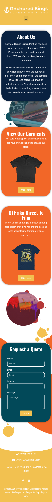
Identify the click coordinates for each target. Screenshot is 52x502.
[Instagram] (29, 480)
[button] (26, 18)
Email (9, 370)
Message (11, 392)
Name (10, 358)
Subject (10, 381)
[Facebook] (23, 480)
